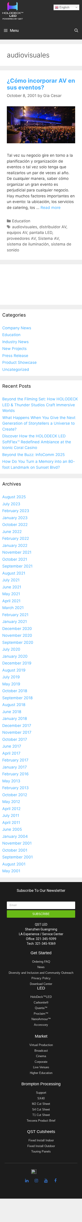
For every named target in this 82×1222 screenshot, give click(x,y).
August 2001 (14, 864)
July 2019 (11, 677)
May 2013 (11, 781)
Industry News (15, 342)
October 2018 (14, 691)
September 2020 (17, 642)
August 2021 (13, 573)
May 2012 (11, 801)
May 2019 (11, 684)
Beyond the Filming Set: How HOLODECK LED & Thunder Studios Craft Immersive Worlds (40, 405)
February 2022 (15, 538)
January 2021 (14, 621)
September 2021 (17, 566)
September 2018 (17, 698)
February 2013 (15, 788)
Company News (16, 328)
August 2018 (13, 704)
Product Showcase (19, 362)
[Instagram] (36, 1181)
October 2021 (14, 559)
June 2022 (12, 531)
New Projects (14, 348)
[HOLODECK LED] (12, 10)
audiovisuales (24, 227)
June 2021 (11, 587)
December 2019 (16, 663)
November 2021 (16, 552)
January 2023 (15, 518)
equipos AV (17, 232)
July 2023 (11, 504)
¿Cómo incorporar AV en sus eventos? (41, 84)
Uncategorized (15, 369)
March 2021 (13, 607)
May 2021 (11, 594)
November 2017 (16, 732)
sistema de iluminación (28, 244)
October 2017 (14, 739)
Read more (51, 207)
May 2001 (11, 871)
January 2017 (14, 767)
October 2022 (15, 524)
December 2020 (17, 628)
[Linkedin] (27, 1181)
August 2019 (14, 670)
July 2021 (11, 580)
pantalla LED (40, 232)
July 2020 (11, 649)
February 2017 (15, 760)
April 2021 (11, 601)
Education (21, 221)
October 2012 (14, 795)
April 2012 (11, 808)
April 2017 (11, 753)
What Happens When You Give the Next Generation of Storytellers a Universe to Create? (38, 423)
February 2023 (15, 510)
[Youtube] (46, 1181)
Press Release (15, 355)
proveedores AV (21, 238)
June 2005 (12, 829)
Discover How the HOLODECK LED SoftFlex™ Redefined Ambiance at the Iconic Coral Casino (36, 442)
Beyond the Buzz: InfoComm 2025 (33, 454)
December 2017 (16, 725)
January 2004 (15, 836)
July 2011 (10, 815)
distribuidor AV (52, 227)
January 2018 (14, 718)
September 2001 (17, 857)
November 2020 (17, 635)
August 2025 (14, 497)
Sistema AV (48, 238)
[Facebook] (55, 1181)
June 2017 (11, 746)
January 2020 (15, 656)
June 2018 (11, 711)
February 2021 (15, 614)
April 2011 (11, 822)
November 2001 (17, 843)
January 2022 (14, 545)
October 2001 (14, 850)
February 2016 (15, 774)
